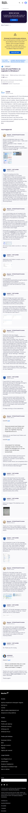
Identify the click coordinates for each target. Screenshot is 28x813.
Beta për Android (6, 745)
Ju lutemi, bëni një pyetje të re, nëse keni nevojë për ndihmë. (18, 61)
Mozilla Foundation (14, 789)
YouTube (4, 784)
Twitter (3, 707)
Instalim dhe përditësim (16, 80)
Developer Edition (6, 740)
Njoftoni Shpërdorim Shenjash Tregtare (12, 702)
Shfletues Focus (5, 731)
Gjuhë (2, 777)
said (8, 420)
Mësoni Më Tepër (15, 52)
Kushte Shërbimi (5, 803)
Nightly (3, 748)
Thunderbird (5, 8)
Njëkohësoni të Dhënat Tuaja (9, 766)
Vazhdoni (14, 20)
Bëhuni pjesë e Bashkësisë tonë (10, 710)
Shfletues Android (6, 726)
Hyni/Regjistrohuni (6, 759)
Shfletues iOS (5, 729)
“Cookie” (3, 808)
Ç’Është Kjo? (4, 761)
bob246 (8, 91)
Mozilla (4, 693)
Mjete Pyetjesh (5, 25)
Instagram (6, 784)
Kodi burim (4, 705)
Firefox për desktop (6, 724)
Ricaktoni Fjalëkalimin (7, 764)
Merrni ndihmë (5, 769)
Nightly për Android (6, 750)
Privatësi (3, 805)
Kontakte (3, 811)
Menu (22, 3)
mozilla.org (4, 800)
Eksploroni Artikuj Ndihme (8, 713)
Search (19, 3)
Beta (2, 742)
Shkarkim (3, 721)
